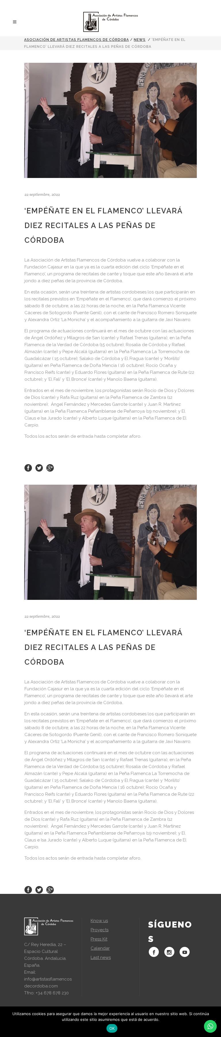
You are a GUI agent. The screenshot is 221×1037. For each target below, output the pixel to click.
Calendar (100, 948)
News (140, 40)
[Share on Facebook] (28, 467)
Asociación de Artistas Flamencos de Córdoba (76, 40)
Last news (101, 957)
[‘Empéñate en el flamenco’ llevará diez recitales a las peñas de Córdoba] (110, 120)
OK (112, 1028)
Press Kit (99, 939)
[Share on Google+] (50, 467)
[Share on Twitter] (39, 467)
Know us (99, 920)
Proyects (99, 929)
